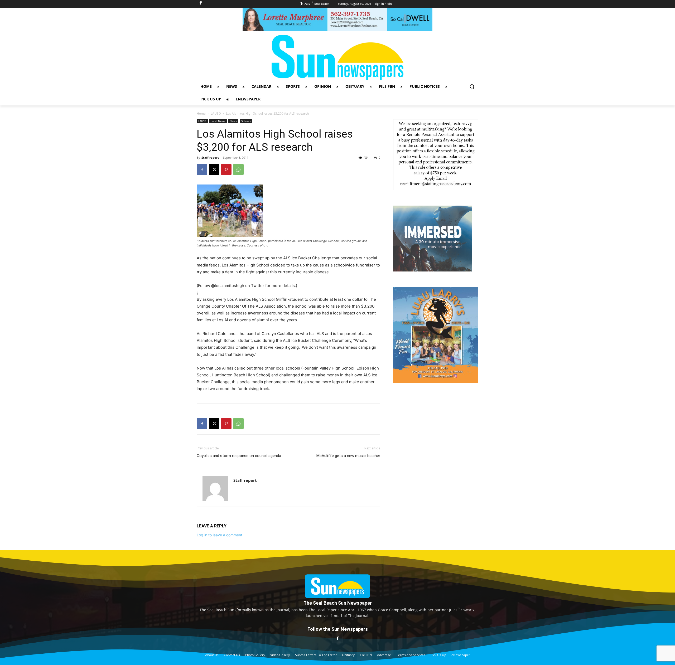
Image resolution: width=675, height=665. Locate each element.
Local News (218, 121)
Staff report (210, 157)
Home (201, 113)
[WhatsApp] (238, 169)
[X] (214, 169)
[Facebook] (202, 169)
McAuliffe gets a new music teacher (348, 455)
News (233, 121)
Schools (246, 121)
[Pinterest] (226, 169)
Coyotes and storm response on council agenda (239, 455)
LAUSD (216, 113)
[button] (472, 86)
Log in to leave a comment (219, 535)
